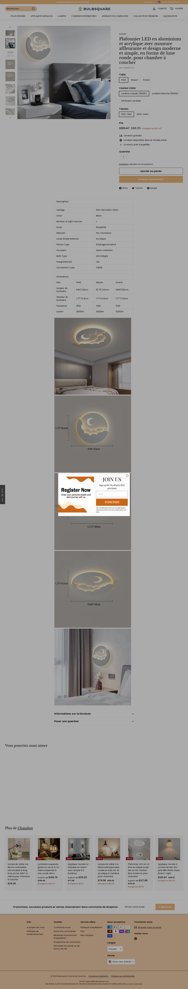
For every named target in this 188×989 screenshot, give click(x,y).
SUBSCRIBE (112, 502)
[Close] (127, 475)
